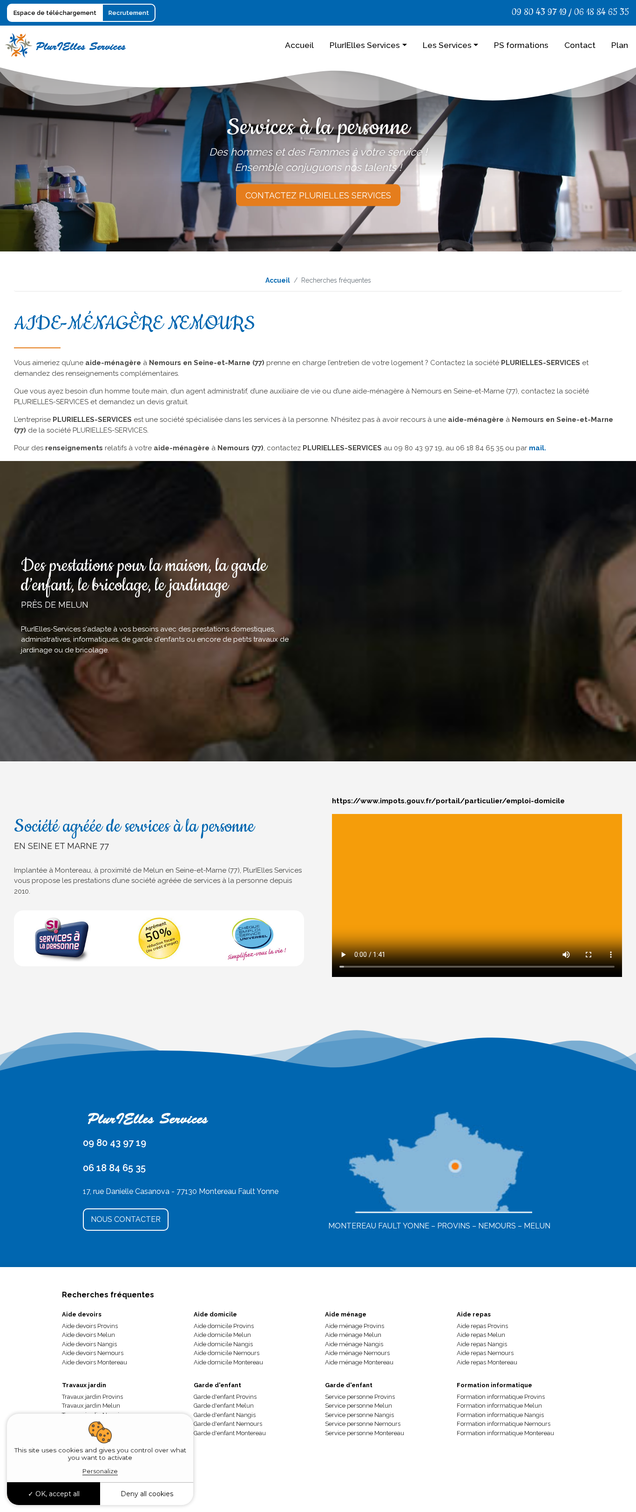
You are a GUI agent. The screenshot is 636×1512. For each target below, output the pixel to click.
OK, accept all (57, 1494)
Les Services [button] (447, 45)
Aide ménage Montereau (359, 1362)
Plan (619, 45)
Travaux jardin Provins (92, 1396)
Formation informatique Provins (501, 1396)
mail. (537, 448)
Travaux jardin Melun (91, 1405)
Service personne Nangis (359, 1414)
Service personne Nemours (362, 1423)
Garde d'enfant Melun (224, 1405)
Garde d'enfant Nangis (225, 1414)
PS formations (521, 45)
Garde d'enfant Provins (225, 1396)
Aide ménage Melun (353, 1334)
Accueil (299, 45)
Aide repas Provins (482, 1325)
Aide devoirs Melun (88, 1334)
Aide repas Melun (481, 1334)
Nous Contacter (126, 1219)
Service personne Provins (360, 1396)
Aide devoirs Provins (90, 1325)
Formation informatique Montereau (505, 1433)
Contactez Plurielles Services (318, 195)
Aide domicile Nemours (226, 1352)
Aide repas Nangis (482, 1344)
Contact (579, 45)
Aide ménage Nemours (357, 1352)
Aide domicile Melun (222, 1334)
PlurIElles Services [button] (365, 45)
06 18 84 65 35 (601, 12)
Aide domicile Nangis (223, 1344)
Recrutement (128, 12)
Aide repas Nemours (485, 1352)
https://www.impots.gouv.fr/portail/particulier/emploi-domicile (448, 801)
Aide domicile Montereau (228, 1362)
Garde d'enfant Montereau (230, 1433)
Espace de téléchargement (55, 12)
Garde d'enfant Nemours (228, 1423)
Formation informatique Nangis (500, 1414)
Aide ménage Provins (354, 1325)
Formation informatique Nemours (503, 1423)
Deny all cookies (147, 1494)
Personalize (100, 1471)
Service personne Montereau (364, 1433)
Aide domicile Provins (224, 1325)
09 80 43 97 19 (539, 12)
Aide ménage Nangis (354, 1344)
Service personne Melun (358, 1405)
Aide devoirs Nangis (89, 1344)
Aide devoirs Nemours (92, 1352)
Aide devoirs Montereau (94, 1362)
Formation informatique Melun (499, 1405)
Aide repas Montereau (487, 1362)
